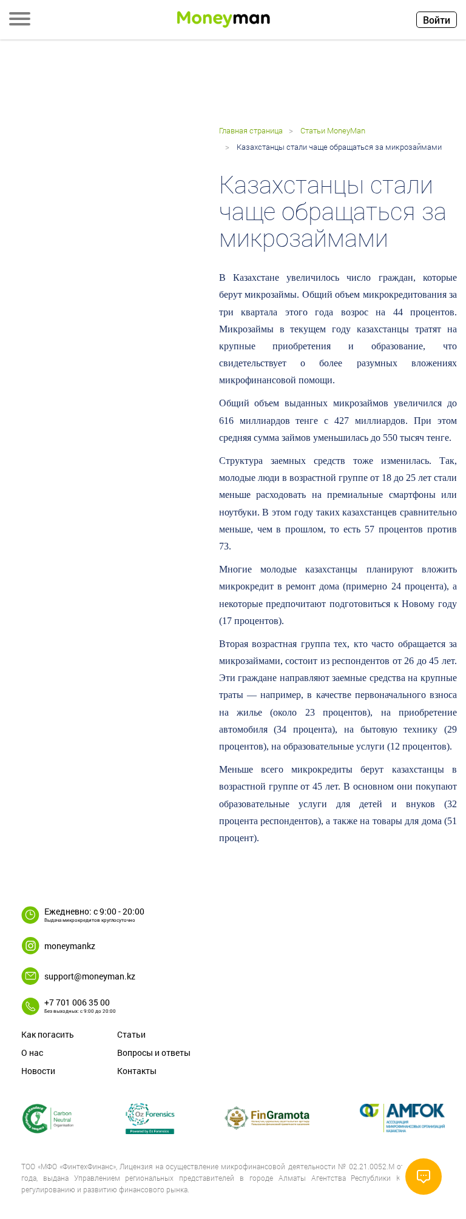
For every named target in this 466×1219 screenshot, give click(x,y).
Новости (38, 1070)
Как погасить (47, 1034)
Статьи (131, 1034)
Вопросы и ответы (154, 1052)
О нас (32, 1052)
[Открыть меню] (19, 20)
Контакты (137, 1070)
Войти (436, 19)
